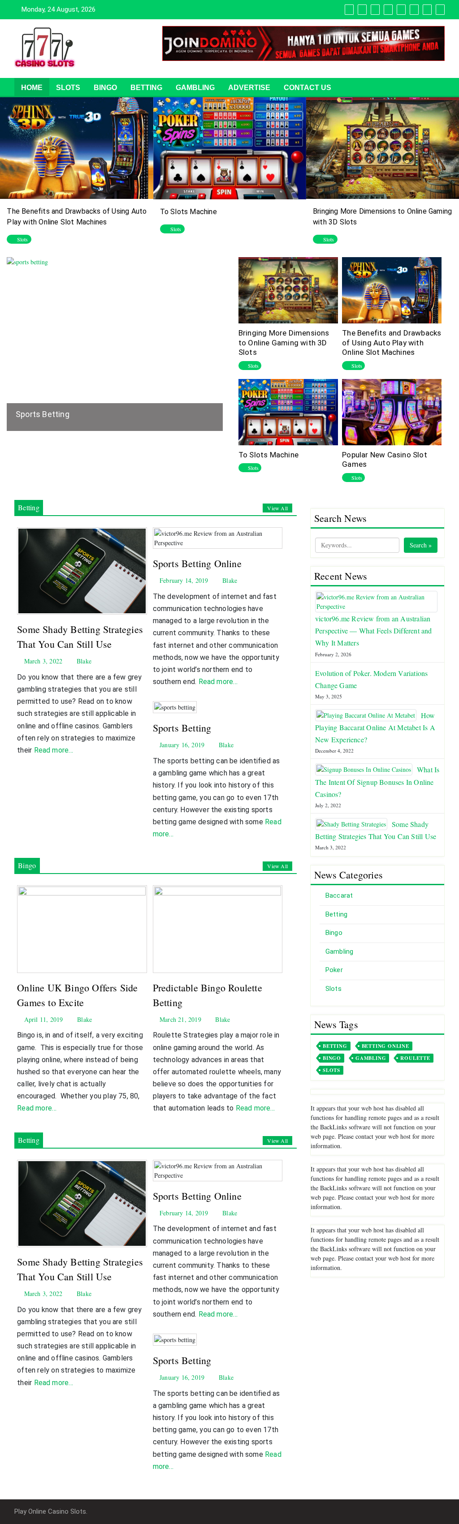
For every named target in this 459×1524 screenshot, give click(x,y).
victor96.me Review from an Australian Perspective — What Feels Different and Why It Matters (373, 630)
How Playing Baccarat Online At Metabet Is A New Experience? (375, 727)
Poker (334, 970)
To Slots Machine (188, 211)
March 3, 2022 (42, 661)
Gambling (195, 87)
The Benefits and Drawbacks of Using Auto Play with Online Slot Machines (391, 342)
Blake (83, 661)
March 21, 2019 (179, 1019)
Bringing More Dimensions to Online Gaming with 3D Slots (283, 342)
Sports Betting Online (197, 563)
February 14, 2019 (183, 580)
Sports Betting (42, 414)
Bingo (105, 87)
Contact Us (307, 87)
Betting (146, 87)
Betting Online (385, 1046)
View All (277, 508)
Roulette (415, 1058)
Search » (421, 545)
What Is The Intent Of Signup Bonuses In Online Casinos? (377, 781)
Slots (68, 87)
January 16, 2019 (181, 744)
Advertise (249, 87)
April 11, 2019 (42, 1019)
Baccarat (339, 895)
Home (32, 87)
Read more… (54, 750)
